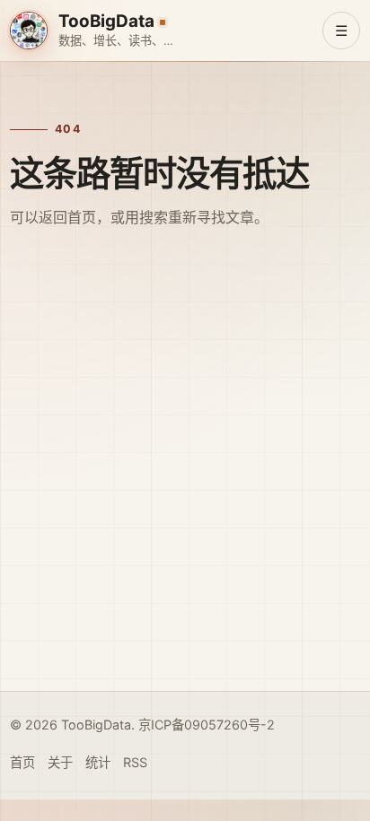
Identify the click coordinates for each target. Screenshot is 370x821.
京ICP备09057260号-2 (206, 724)
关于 (60, 762)
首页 (22, 762)
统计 (97, 762)
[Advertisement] (185, 484)
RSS (135, 762)
